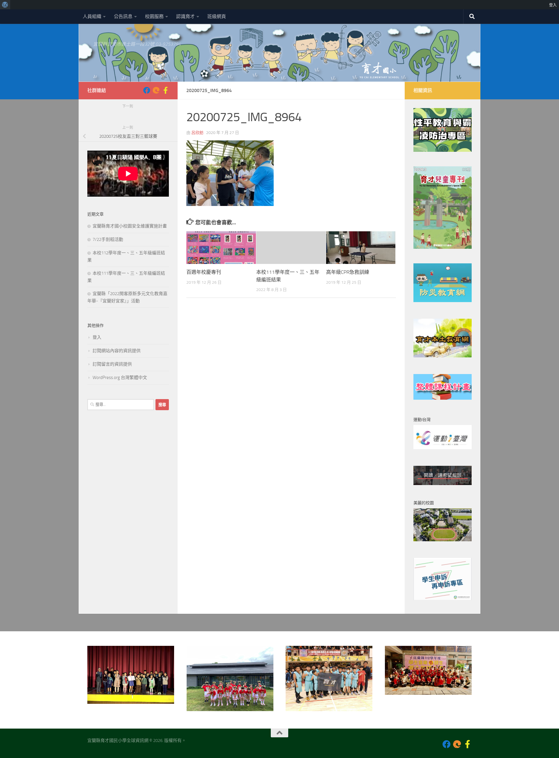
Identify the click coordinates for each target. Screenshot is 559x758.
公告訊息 (123, 16)
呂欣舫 (197, 132)
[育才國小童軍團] (165, 90)
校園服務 (154, 16)
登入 (97, 337)
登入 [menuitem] (553, 4)
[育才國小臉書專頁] (146, 90)
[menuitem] (5, 4)
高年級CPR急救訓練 (347, 272)
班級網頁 (216, 16)
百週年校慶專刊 (203, 272)
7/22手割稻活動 (108, 239)
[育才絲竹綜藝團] (156, 90)
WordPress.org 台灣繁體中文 (120, 377)
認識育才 (185, 16)
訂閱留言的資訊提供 (112, 364)
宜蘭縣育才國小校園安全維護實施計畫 (130, 226)
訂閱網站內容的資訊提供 (117, 350)
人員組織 (92, 16)
